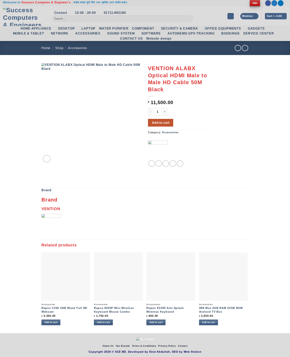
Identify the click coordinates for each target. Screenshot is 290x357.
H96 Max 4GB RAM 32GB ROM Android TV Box (221, 309)
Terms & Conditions (144, 346)
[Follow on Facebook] (268, 3)
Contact (183, 346)
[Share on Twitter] (158, 163)
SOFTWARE (151, 33)
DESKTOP (66, 28)
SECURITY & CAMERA (179, 28)
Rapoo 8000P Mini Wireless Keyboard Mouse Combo (114, 309)
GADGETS (256, 28)
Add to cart (160, 122)
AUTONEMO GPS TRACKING (191, 33)
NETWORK (60, 33)
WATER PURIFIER (113, 28)
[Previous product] (245, 48)
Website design (158, 38)
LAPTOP (88, 28)
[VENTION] (158, 150)
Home (46, 48)
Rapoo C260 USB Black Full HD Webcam (64, 309)
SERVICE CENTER (258, 33)
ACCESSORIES (87, 33)
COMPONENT (143, 28)
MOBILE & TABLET (28, 33)
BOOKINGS (230, 33)
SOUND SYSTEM (121, 33)
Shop (59, 48)
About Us (108, 346)
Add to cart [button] (51, 322)
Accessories (77, 48)
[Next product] (238, 48)
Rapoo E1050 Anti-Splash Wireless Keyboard (165, 309)
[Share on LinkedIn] (180, 163)
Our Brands (123, 346)
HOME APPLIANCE (36, 28)
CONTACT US (131, 38)
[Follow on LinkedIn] (280, 3)
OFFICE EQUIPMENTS (223, 28)
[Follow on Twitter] (274, 3)
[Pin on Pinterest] (173, 163)
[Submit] (189, 18)
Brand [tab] (46, 190)
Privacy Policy (167, 346)
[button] (230, 16)
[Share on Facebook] (151, 163)
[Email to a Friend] (166, 163)
